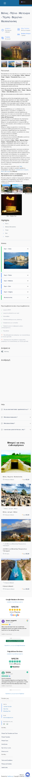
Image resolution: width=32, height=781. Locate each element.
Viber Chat (5, 709)
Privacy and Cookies (7, 764)
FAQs (20, 166)
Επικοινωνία (5, 751)
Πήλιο (2, 171)
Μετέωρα (7, 171)
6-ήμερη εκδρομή (8, 586)
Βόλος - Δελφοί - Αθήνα (10, 512)
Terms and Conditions (7, 760)
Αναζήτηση (4, 744)
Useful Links (5, 767)
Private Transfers (6, 737)
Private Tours (5, 740)
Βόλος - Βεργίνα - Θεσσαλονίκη (12, 477)
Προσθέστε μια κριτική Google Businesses (15, 645)
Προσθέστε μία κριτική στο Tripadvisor (15, 693)
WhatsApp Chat (6, 711)
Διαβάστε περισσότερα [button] (7, 634)
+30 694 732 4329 (7, 706)
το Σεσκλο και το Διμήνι (21, 169)
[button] (28, 56)
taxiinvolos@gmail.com (8, 717)
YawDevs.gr (10, 776)
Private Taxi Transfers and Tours (10, 733)
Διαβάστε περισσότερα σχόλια (15, 602)
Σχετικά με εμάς (6, 748)
